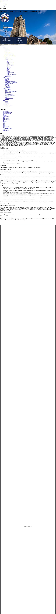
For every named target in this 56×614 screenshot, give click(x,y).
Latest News (5, 4)
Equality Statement (8, 92)
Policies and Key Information (10, 95)
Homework (7, 84)
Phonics (8, 71)
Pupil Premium (7, 96)
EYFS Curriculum (10, 64)
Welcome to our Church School (10, 55)
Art (7, 60)
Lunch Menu (7, 85)
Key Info (4, 88)
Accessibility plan (8, 89)
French (8, 66)
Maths (8, 69)
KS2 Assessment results (9, 94)
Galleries (4, 5)
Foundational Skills (10, 65)
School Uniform (7, 86)
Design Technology (10, 62)
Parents (4, 77)
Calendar (6, 101)
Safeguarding (7, 51)
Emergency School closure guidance (11, 82)
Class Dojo (7, 80)
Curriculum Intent (8, 76)
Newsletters (7, 103)
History (8, 68)
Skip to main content (4, 0)
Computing (9, 61)
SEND (6, 97)
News (4, 100)
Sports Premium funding (9, 98)
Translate (10, 28)
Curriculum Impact (8, 57)
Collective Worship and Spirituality (11, 91)
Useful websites (7, 87)
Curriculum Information (9, 59)
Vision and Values (8, 54)
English (8, 63)
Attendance (7, 78)
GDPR (6, 93)
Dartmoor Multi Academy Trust (10, 81)
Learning (4, 56)
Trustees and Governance (9, 53)
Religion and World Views (11, 74)
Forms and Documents (9, 83)
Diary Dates (5, 3)
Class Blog (7, 79)
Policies (4, 6)
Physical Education (10, 72)
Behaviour (6, 90)
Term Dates (7, 99)
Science (8, 75)
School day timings (8, 52)
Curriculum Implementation (9, 58)
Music (8, 70)
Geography (9, 67)
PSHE (8, 73)
